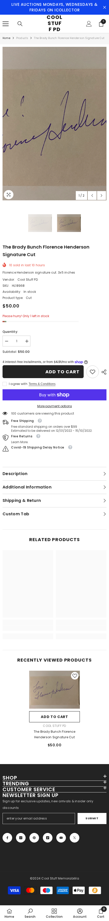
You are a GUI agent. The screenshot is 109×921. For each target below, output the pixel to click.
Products (22, 38)
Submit (91, 818)
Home (6, 38)
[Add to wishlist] (75, 676)
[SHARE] (102, 372)
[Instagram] (21, 838)
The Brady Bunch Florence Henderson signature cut (55, 734)
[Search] (20, 24)
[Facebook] (7, 838)
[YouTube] (61, 838)
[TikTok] (47, 838)
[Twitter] (74, 838)
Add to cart (62, 372)
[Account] (89, 24)
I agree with (18, 384)
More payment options (54, 406)
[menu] (6, 24)
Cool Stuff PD (27, 279)
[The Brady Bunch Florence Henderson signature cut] (54, 690)
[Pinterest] (34, 838)
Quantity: (10, 332)
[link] (92, 371)
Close (104, 7)
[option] (54, 123)
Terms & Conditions (42, 384)
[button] (92, 195)
